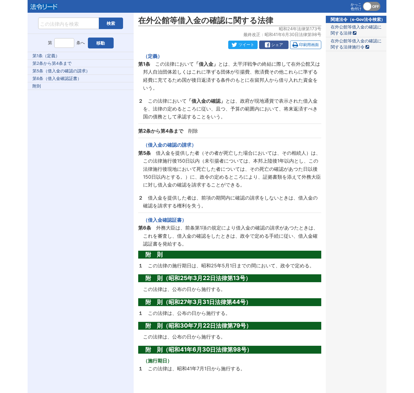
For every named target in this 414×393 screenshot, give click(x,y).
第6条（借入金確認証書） (57, 78)
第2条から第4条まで (52, 63)
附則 (36, 86)
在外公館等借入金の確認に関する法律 (356, 30)
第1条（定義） (46, 55)
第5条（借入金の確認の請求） (61, 70)
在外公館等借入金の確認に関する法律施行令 (356, 43)
